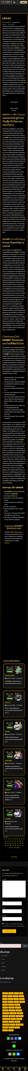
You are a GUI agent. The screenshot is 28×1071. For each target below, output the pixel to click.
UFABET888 (13, 1013)
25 (17, 841)
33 (17, 843)
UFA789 (10, 1001)
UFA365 (16, 998)
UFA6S (5, 996)
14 (12, 839)
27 (22, 841)
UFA (21, 993)
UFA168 (5, 998)
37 (8, 845)
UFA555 (5, 1001)
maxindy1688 (7, 22)
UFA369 (21, 998)
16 (17, 839)
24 (15, 841)
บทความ (4, 24)
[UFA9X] (14, 12)
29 (8, 843)
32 (15, 843)
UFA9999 (5, 1010)
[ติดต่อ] (25, 1068)
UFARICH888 (6, 1024)
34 (20, 843)
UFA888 (22, 1001)
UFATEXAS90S (19, 1024)
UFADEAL (5, 1021)
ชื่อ (3, 900)
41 (17, 845)
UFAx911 (5, 1030)
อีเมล (4, 908)
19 (23, 839)
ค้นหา (1, 943)
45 (12, 847)
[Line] (14, 1046)
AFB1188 (8, 760)
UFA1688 (11, 1004)
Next (18, 847)
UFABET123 (12, 1010)
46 (15, 847)
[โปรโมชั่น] (20, 1068)
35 (22, 843)
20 (5, 841)
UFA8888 (11, 1007)
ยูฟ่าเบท (10, 1030)
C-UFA (16, 993)
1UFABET (5, 993)
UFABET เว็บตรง (19, 1016)
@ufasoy (7, 543)
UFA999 (5, 1004)
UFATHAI (11, 1027)
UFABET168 (19, 1010)
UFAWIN (17, 1027)
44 (10, 847)
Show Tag (14, 857)
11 (6, 839)
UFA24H (15, 996)
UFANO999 (9, 675)
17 (19, 839)
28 (5, 843)
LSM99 (8, 818)
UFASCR (12, 1024)
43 (22, 845)
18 (21, 839)
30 (10, 843)
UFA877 (16, 1001)
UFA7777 (5, 1007)
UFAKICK (17, 1021)
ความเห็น (4, 879)
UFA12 (10, 996)
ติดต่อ (25, 1070)
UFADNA (11, 1021)
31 (12, 843)
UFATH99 (5, 1027)
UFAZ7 (7, 702)
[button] (14, 2)
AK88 (7, 731)
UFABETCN (20, 1013)
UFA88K (21, 996)
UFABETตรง (12, 1016)
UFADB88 (19, 1018)
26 (20, 841)
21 (7, 841)
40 (15, 845)
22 (10, 841)
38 (10, 845)
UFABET (13, 498)
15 (14, 839)
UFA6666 (17, 1004)
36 (5, 845)
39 (13, 845)
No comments (11, 24)
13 (10, 839)
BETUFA (11, 993)
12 (8, 839)
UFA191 (10, 998)
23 (12, 841)
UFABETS (5, 1016)
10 (4, 839)
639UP (8, 789)
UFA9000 (18, 1007)
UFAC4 (13, 1018)
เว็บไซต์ (4, 916)
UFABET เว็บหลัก (6, 1018)
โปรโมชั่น (19, 1070)
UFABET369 (6, 1013)
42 (20, 845)
